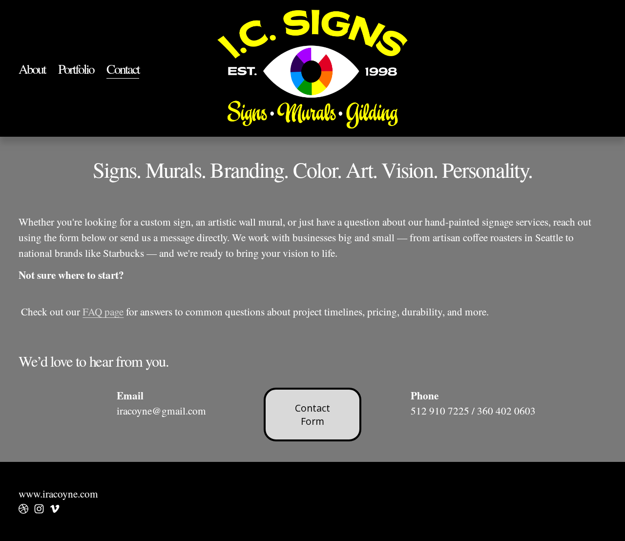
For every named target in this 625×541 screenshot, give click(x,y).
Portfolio (76, 69)
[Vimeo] (55, 509)
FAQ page (103, 311)
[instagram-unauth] (39, 509)
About (32, 69)
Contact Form (312, 414)
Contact (122, 69)
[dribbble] (23, 509)
